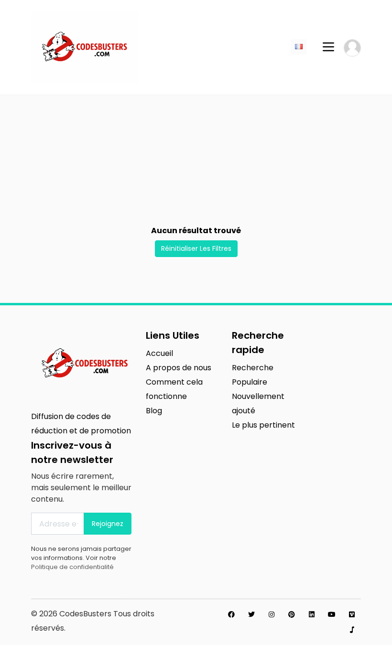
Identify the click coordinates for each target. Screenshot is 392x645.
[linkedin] (311, 614)
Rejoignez (107, 523)
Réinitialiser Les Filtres (196, 248)
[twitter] (251, 614)
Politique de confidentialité (72, 567)
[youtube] (331, 614)
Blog (154, 410)
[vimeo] (351, 614)
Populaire (249, 381)
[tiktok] (351, 629)
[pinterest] (291, 614)
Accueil (159, 353)
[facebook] (231, 614)
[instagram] (271, 614)
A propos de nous (178, 367)
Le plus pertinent (263, 424)
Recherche (252, 367)
